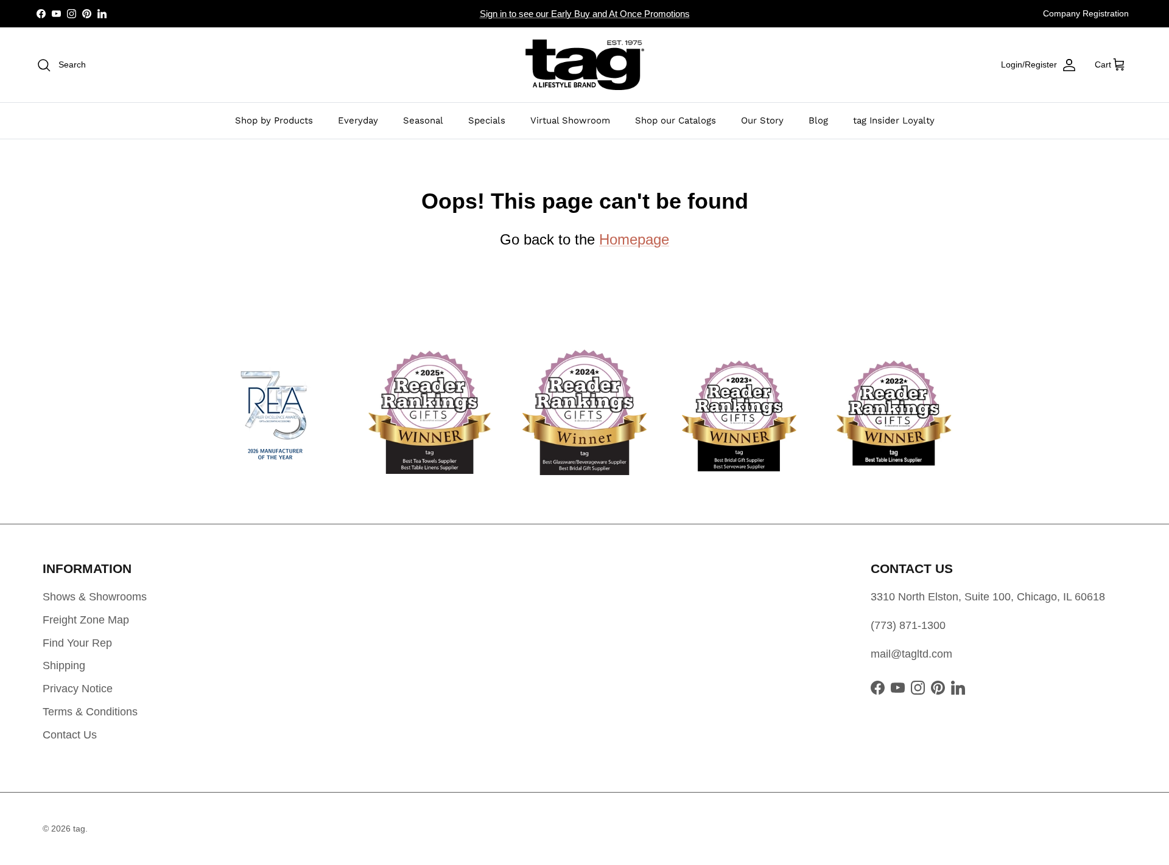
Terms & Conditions (90, 712)
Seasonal (423, 120)
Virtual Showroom (570, 120)
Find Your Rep (77, 643)
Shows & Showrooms (95, 597)
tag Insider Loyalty (894, 120)
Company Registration (1086, 13)
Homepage (634, 239)
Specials (486, 120)
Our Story (762, 120)
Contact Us (70, 735)
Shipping (64, 665)
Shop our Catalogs (675, 120)
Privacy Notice (78, 689)
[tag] (584, 65)
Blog (818, 120)
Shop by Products (274, 120)
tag (79, 828)
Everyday (358, 120)
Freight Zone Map (86, 620)
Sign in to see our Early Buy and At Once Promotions (585, 14)
